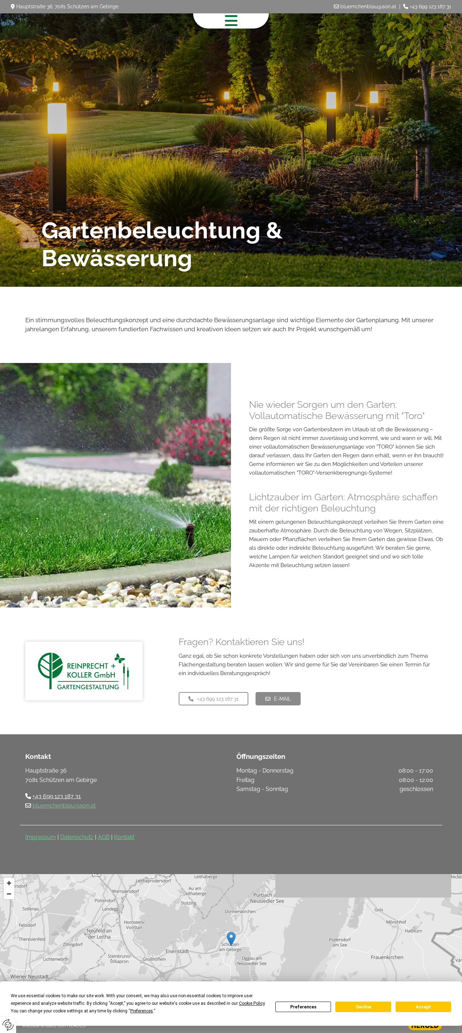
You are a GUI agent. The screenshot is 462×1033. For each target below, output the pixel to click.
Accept (423, 1007)
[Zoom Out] (9, 894)
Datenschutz (76, 837)
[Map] (231, 946)
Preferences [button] (141, 1010)
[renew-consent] (8, 1025)
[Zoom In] (9, 883)
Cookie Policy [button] (252, 1003)
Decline (363, 1007)
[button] (213, 699)
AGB (104, 837)
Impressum (40, 837)
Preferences (303, 1007)
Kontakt (124, 837)
